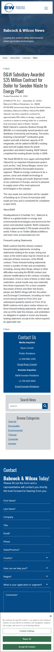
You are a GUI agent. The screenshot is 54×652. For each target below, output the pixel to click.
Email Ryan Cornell (27, 364)
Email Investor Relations (27, 386)
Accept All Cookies (27, 647)
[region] (27, 632)
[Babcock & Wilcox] (14, 8)
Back (7, 69)
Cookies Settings (27, 631)
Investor (12, 443)
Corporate (13, 439)
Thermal (12, 435)
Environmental (15, 430)
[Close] (51, 616)
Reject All (27, 639)
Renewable (14, 426)
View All (12, 421)
